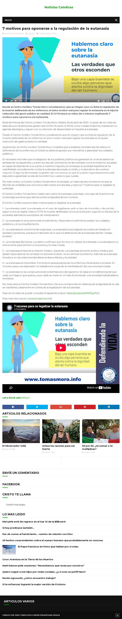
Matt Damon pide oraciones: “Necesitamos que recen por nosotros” (43, 565)
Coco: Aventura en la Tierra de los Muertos (27, 559)
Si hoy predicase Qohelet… (18, 527)
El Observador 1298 (14, 445)
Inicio (8, 20)
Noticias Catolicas (58, 7)
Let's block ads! (11, 397)
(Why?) (26, 397)
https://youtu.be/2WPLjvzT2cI (83, 293)
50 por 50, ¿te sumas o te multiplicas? (97, 447)
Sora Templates (23, 615)
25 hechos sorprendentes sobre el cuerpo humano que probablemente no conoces (52, 540)
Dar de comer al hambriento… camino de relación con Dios (37, 534)
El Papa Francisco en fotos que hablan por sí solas (48, 546)
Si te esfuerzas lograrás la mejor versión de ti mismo (34, 584)
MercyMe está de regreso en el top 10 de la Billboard (33, 521)
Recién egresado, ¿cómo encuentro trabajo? (29, 578)
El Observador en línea (48, 33)
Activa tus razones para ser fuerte (58, 447)
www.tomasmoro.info (40, 298)
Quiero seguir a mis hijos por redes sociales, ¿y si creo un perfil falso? (44, 571)
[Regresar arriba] (117, 615)
